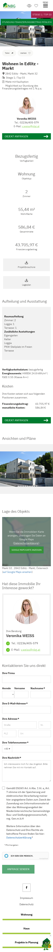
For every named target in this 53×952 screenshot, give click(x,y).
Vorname (19, 688)
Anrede (6, 688)
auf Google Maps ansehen (17, 572)
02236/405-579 (29, 122)
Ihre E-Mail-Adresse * (15, 703)
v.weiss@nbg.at (30, 126)
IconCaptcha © (43, 858)
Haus (26, 928)
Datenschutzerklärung (26, 543)
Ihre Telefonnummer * (15, 742)
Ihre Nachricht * (11, 757)
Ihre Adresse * (10, 718)
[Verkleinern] (50, 935)
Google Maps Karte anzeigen (27, 550)
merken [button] (23, 53)
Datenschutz (26, 904)
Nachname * (38, 688)
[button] (16, 486)
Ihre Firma (8, 673)
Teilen (7, 53)
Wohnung (26, 914)
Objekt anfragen (16, 136)
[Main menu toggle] (45, 5)
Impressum (26, 898)
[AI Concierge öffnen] (44, 943)
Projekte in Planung (26, 942)
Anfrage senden (18, 869)
